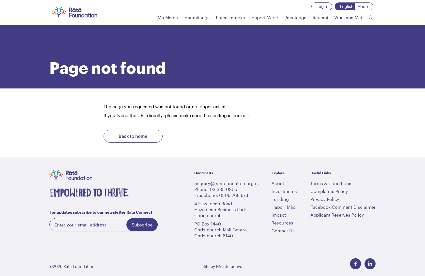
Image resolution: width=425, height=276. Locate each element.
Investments (284, 191)
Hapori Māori (285, 207)
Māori (362, 6)
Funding (280, 199)
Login (322, 6)
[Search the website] (370, 17)
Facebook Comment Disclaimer (343, 207)
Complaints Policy (329, 191)
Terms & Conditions (330, 183)
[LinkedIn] (370, 263)
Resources (282, 222)
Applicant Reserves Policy (337, 215)
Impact (279, 215)
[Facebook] (355, 263)
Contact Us (283, 230)
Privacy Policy (324, 199)
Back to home (133, 136)
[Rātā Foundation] (74, 12)
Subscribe (142, 224)
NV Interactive (229, 266)
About (278, 183)
